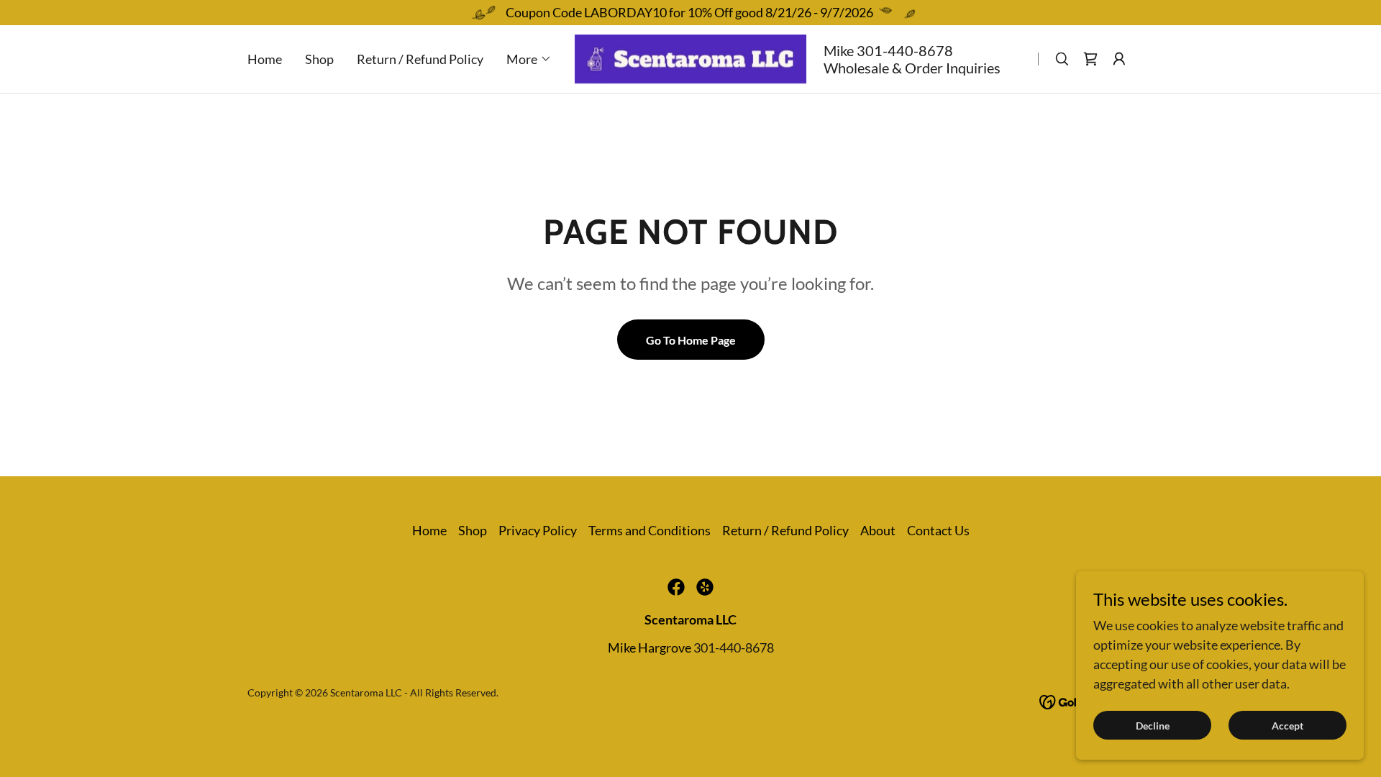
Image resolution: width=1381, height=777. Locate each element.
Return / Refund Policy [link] (420, 59)
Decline (1153, 725)
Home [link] (264, 59)
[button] (529, 59)
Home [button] (429, 530)
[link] (690, 57)
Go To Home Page (691, 340)
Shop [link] (319, 59)
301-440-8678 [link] (905, 50)
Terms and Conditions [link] (649, 530)
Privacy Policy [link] (537, 530)
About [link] (877, 530)
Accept (1287, 725)
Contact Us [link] (938, 530)
